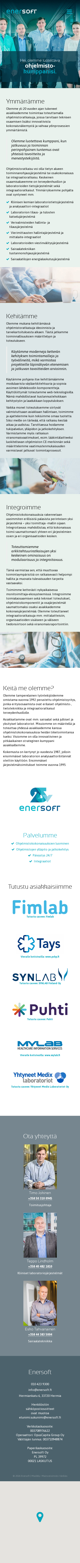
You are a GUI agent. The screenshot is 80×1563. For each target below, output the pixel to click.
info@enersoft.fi (40, 1390)
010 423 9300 (40, 1384)
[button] (40, 1517)
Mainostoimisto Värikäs (54, 1476)
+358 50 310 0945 (40, 1198)
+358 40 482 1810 (40, 1266)
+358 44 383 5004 (40, 1334)
